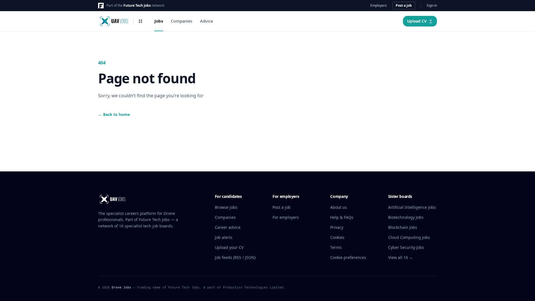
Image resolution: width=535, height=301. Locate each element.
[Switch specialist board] (140, 21)
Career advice (227, 227)
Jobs (158, 21)
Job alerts (223, 237)
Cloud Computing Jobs (409, 237)
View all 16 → (400, 257)
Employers (378, 5)
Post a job (404, 5)
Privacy (336, 227)
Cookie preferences (348, 257)
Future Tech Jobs (137, 5)
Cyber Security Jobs (406, 247)
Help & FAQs (341, 217)
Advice (206, 21)
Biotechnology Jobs (406, 217)
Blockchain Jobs (402, 227)
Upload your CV (229, 247)
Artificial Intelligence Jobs (412, 207)
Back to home (114, 114)
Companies (181, 21)
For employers (286, 217)
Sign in (432, 5)
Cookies (337, 237)
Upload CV (417, 21)
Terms (336, 247)
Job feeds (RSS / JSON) (235, 257)
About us (338, 207)
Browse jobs (226, 207)
